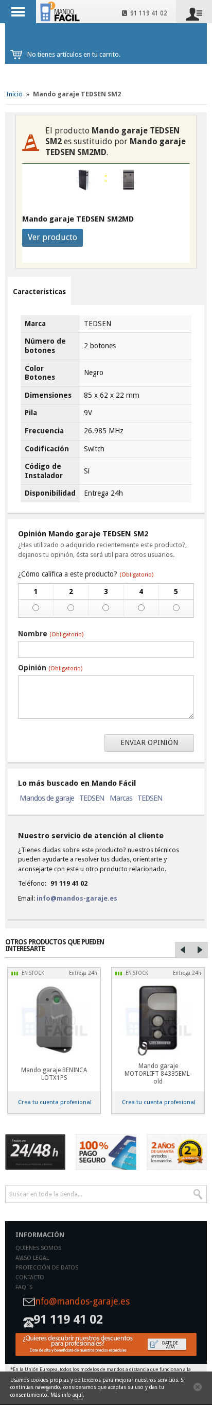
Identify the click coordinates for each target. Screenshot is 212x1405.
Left (183, 950)
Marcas (121, 798)
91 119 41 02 (147, 13)
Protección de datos (46, 1267)
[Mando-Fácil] (61, 11)
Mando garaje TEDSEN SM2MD (78, 219)
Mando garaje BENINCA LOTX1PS (54, 1074)
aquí (78, 1395)
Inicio (14, 94)
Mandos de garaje (47, 798)
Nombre (50, 634)
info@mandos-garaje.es (77, 898)
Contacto (29, 1277)
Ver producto (52, 237)
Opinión (50, 668)
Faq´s (23, 1287)
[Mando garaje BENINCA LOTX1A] (54, 1020)
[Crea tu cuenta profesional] (106, 1344)
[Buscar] (198, 1194)
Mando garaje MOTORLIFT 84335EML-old (158, 1073)
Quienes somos (38, 1248)
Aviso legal (32, 1258)
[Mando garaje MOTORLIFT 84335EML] (158, 1020)
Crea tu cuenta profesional (55, 1102)
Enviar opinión (149, 742)
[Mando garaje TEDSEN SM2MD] (129, 180)
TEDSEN (91, 798)
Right (199, 950)
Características (39, 291)
